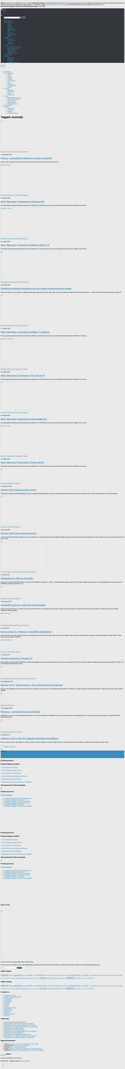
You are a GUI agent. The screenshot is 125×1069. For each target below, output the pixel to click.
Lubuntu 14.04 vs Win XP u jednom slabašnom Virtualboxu (29, 738)
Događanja (10, 43)
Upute (9, 42)
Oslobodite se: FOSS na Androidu (17, 578)
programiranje (24, 978)
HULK (68, 975)
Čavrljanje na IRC (21, 1022)
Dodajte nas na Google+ (28, 1025)
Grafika (9, 28)
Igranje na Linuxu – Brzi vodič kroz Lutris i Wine (24, 1044)
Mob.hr (6, 1006)
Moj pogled (10, 40)
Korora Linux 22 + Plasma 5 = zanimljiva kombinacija (26, 632)
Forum (6, 45)
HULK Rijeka (7, 1001)
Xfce (93, 978)
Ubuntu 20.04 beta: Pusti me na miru (19, 533)
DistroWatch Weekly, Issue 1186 (14, 804)
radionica (31, 978)
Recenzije (10, 39)
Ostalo (9, 36)
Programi (10, 33)
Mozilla (120, 975)
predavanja (11, 978)
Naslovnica (7, 20)
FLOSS (53, 975)
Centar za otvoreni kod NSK (12, 997)
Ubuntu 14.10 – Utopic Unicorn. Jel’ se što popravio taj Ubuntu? (32, 685)
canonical (18, 975)
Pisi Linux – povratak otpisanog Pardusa (20, 712)
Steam (60, 978)
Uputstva (26, 625)
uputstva (83, 978)
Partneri (9, 60)
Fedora (45, 975)
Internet (9, 27)
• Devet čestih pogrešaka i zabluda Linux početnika (16, 782)
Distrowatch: (7, 795)
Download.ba (8, 998)
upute (79, 978)
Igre (8, 31)
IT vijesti (6, 1003)
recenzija (43, 978)
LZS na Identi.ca (20, 1029)
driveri (34, 975)
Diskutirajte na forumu (26, 1023)
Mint (116, 975)
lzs (109, 975)
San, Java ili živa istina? (21, 1045)
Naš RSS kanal (18, 1032)
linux (106, 975)
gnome (60, 975)
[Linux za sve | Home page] (3, 13)
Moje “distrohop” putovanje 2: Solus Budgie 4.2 (24, 419)
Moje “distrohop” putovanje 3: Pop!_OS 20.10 (23, 375)
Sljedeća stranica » (9, 746)
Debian (29, 975)
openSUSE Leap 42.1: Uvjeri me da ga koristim (23, 605)
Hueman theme (25, 1061)
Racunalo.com (8, 1011)
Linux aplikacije (8, 22)
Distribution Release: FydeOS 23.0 (14, 800)
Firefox (49, 975)
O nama (6, 56)
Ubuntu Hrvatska (9, 1014)
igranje (73, 975)
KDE (86, 975)
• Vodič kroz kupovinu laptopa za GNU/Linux (14, 776)
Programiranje (11, 34)
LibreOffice (101, 975)
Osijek (7, 978)
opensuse (3, 978)
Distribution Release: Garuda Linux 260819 (17, 801)
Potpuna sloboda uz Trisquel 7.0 (16, 658)
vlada (90, 978)
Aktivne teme (11, 51)
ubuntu (70, 977)
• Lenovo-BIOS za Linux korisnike (11, 773)
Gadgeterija (7, 1000)
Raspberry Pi (36, 978)
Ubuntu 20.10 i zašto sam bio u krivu (18, 490)
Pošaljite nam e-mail (24, 1034)
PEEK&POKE (8, 1009)
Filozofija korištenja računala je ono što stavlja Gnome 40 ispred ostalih (36, 288)
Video (9, 25)
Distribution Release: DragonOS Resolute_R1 (17, 798)
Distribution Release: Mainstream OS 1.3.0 (17, 803)
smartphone (54, 978)
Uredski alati (11, 30)
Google (65, 975)
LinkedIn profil (18, 1028)
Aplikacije (4, 151)
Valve (86, 978)
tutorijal (64, 978)
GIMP (56, 975)
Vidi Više (6, 1015)
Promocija (10, 59)
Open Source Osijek (10, 1007)
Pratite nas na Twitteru (26, 1037)
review (48, 978)
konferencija (95, 975)
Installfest (82, 975)
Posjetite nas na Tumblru (28, 1036)
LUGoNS (6, 1004)
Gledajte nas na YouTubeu (30, 1026)
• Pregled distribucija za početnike (11, 779)
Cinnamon (24, 975)
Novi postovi (11, 50)
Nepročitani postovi (13, 48)
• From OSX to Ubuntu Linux (9, 767)
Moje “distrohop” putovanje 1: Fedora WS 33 (22, 462)
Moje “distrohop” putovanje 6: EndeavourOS (22, 201)
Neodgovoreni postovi (14, 47)
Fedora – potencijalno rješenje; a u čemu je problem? (26, 158)
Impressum (10, 57)
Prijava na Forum (12, 53)
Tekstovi (6, 37)
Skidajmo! (7, 1012)
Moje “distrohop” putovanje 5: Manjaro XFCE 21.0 (25, 245)
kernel (90, 975)
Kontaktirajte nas (12, 62)
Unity (75, 978)
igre (78, 975)
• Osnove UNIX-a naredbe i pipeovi (11, 770)
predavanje (18, 978)
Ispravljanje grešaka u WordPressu (55, 4)
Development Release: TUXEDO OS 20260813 (18, 806)
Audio (9, 23)
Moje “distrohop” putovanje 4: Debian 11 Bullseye (25, 332)
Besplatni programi (10, 995)
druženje (39, 975)
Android (3, 572)
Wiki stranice (8, 54)
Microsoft (112, 975)
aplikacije (11, 975)
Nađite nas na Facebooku (29, 1031)
